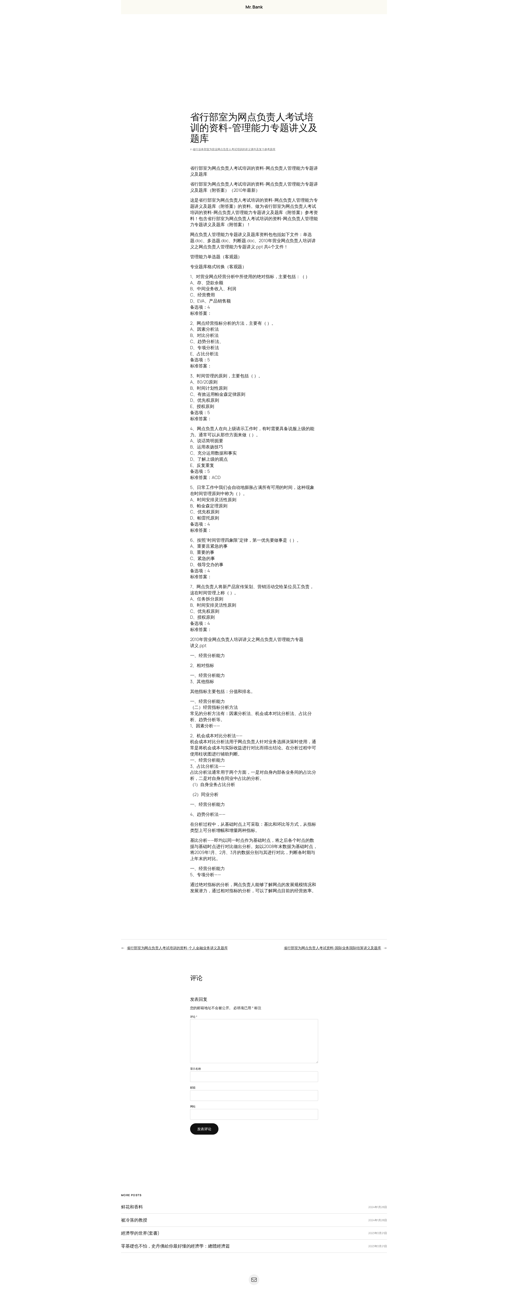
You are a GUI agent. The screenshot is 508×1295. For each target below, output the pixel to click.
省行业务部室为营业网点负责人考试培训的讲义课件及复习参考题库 (234, 149)
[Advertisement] (254, 56)
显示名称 (195, 1068)
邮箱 (193, 1087)
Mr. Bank (254, 7)
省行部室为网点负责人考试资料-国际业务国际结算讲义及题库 (332, 947)
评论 (193, 1016)
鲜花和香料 (132, 1206)
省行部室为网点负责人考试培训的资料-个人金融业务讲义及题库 (177, 947)
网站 (193, 1106)
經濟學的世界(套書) (140, 1233)
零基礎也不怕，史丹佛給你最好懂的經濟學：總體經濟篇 (175, 1246)
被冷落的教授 (134, 1220)
